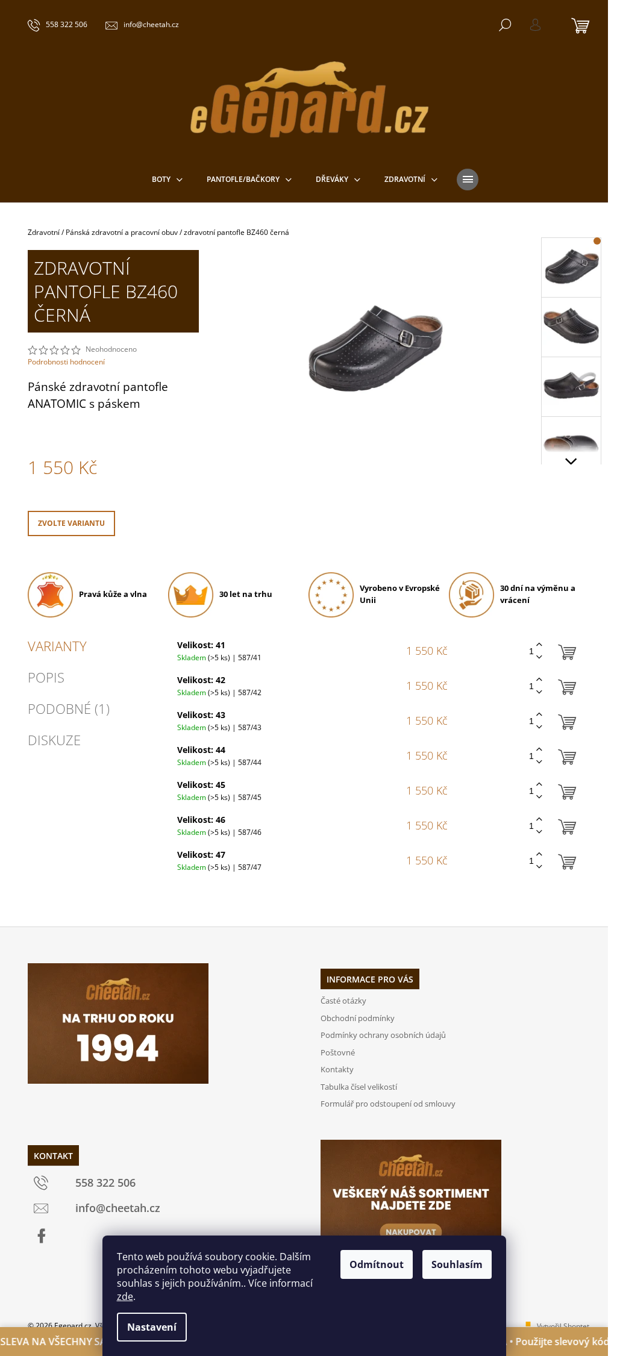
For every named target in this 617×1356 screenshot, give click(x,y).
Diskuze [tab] (54, 740)
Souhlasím (457, 1264)
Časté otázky (343, 1000)
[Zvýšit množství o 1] (539, 645)
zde (125, 1296)
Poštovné (338, 1052)
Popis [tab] (46, 677)
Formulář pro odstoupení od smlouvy (388, 1103)
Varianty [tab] (57, 646)
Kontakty (337, 1069)
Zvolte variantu (71, 523)
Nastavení (152, 1327)
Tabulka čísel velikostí (359, 1086)
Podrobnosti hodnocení (66, 362)
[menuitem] (167, 179)
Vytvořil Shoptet (563, 1326)
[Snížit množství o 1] (539, 657)
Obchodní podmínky (358, 1018)
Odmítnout (376, 1264)
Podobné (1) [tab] (69, 708)
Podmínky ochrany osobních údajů (383, 1034)
